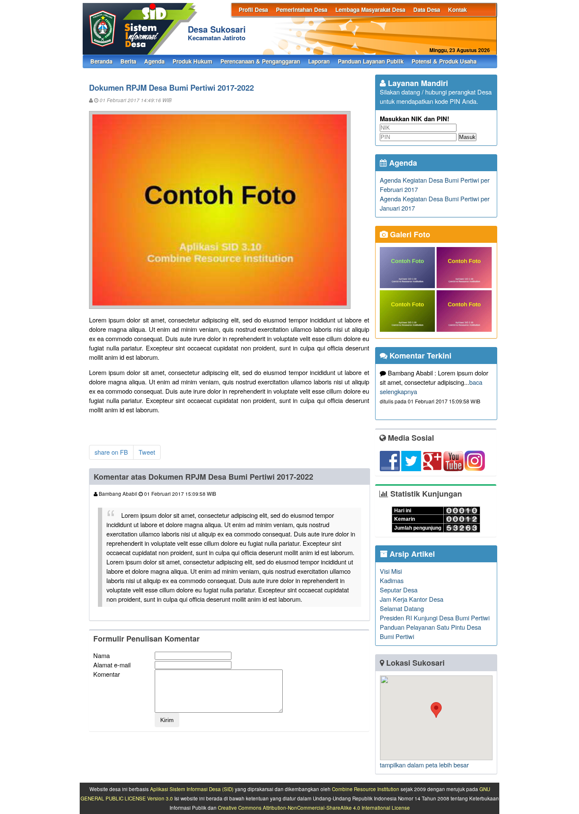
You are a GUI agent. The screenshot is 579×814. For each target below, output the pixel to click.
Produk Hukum (192, 61)
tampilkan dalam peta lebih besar (424, 764)
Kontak (457, 10)
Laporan (319, 61)
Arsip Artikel (411, 553)
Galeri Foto (409, 234)
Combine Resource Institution (365, 789)
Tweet (147, 451)
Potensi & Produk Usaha (444, 61)
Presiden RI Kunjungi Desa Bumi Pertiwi (435, 617)
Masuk (467, 137)
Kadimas (392, 580)
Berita (128, 61)
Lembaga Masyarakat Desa (370, 10)
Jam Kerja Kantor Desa (411, 599)
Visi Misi (391, 571)
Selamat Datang (402, 608)
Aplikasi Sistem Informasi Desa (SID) (192, 789)
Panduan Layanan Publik (371, 61)
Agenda (154, 61)
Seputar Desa (399, 589)
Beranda (101, 61)
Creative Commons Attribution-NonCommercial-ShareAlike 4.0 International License (314, 807)
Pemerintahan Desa (301, 10)
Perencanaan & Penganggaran (260, 61)
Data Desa (426, 10)
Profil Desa (253, 10)
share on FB (111, 451)
